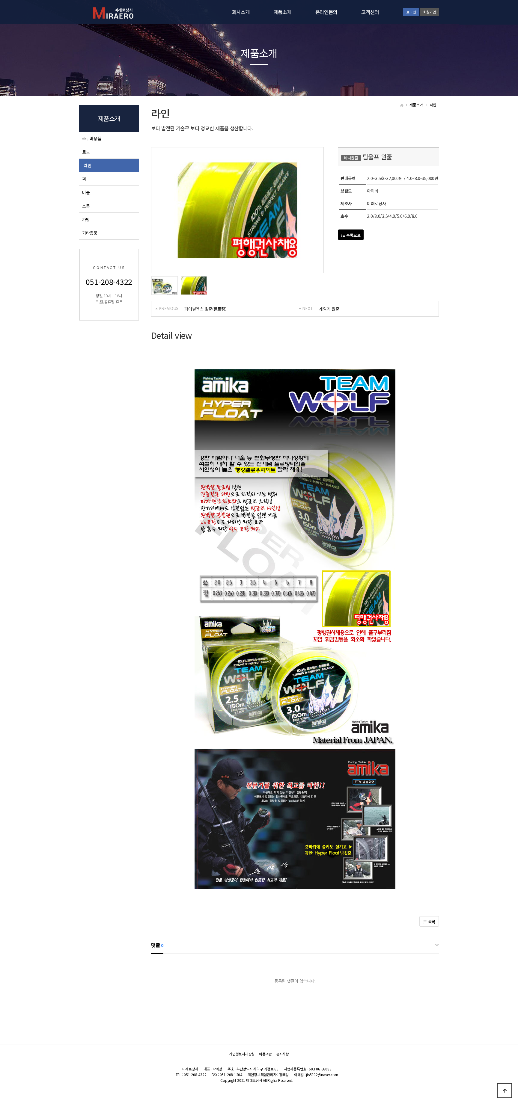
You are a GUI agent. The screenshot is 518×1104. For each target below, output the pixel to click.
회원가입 (429, 11)
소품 (86, 206)
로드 (86, 152)
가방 (86, 219)
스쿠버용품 (91, 138)
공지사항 (282, 1053)
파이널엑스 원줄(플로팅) (205, 309)
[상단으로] (504, 1090)
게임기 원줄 (329, 309)
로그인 (411, 11)
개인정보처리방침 (242, 1053)
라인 (87, 165)
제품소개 (282, 12)
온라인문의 (326, 12)
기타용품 (89, 233)
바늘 (86, 192)
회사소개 (241, 12)
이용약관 (265, 1053)
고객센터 (370, 12)
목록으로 (353, 235)
